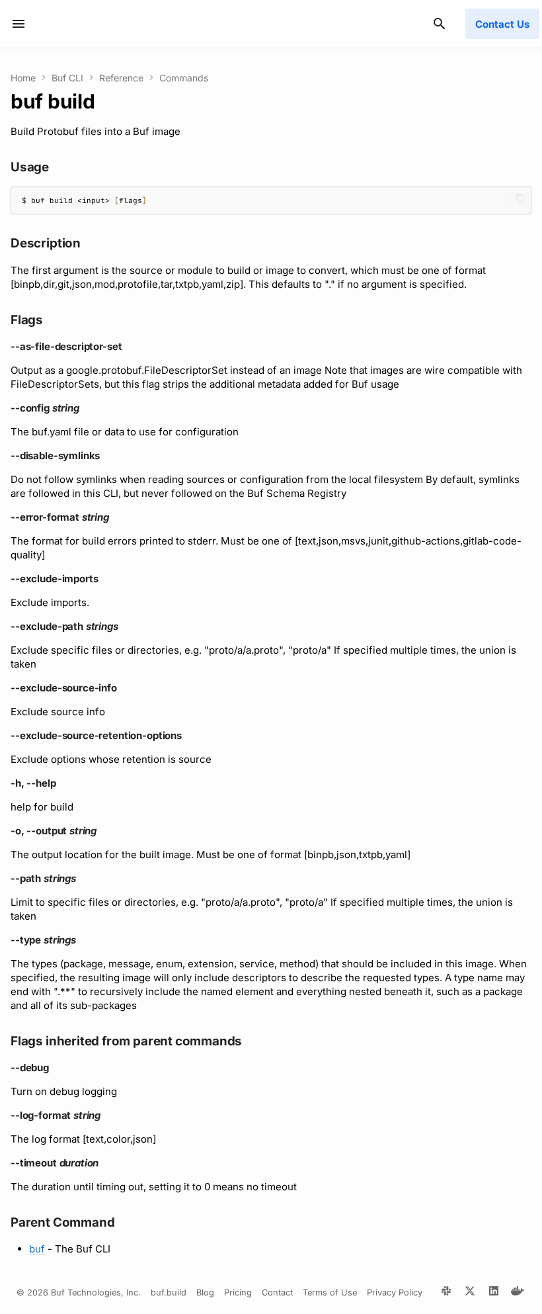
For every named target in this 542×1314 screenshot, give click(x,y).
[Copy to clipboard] (520, 197)
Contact (277, 1292)
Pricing (238, 1292)
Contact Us (502, 24)
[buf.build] (446, 1292)
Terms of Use (330, 1292)
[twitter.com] (470, 1292)
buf (37, 1249)
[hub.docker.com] (517, 1292)
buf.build (168, 1292)
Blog (205, 1292)
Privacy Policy (394, 1292)
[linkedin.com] (493, 1292)
